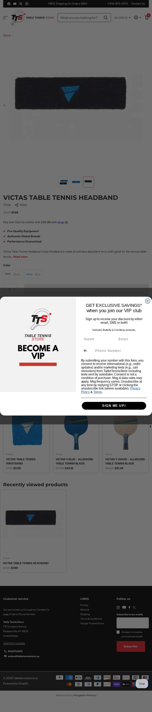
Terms (97, 392)
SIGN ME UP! (114, 405)
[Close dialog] (147, 301)
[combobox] (87, 350)
